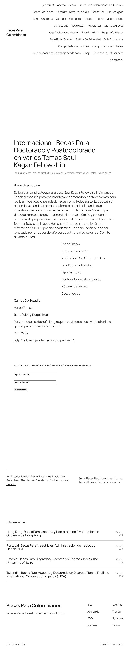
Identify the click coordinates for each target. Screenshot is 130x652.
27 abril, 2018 (120, 574)
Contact (61, 19)
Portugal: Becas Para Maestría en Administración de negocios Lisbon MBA (50, 547)
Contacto (75, 19)
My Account (60, 25)
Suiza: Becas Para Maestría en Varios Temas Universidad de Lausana (100, 480)
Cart (35, 19)
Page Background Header (63, 32)
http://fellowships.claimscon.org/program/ (44, 340)
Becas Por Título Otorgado (108, 12)
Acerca (61, 5)
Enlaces (88, 19)
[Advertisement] (65, 98)
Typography (116, 60)
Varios (108, 172)
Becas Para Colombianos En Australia (101, 5)
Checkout (47, 19)
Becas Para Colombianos (16, 32)
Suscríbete (117, 53)
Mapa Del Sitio (115, 19)
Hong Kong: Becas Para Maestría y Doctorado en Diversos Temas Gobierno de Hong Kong (52, 533)
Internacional (81, 172)
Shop (87, 53)
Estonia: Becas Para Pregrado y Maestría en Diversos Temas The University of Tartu (52, 560)
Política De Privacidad (88, 39)
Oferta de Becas (114, 25)
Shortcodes (100, 53)
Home (100, 19)
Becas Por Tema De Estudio (72, 12)
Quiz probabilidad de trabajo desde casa (57, 53)
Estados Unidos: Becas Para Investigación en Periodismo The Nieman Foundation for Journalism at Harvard (38, 480)
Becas (72, 5)
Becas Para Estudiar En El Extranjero (42, 172)
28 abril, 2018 (120, 561)
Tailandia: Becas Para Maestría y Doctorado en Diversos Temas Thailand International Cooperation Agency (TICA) (57, 574)
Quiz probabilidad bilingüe (73, 46)
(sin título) (48, 5)
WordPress (118, 643)
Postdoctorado (96, 172)
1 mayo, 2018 (120, 533)
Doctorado (69, 172)
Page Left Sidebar (113, 32)
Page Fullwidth (90, 32)
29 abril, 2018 (120, 547)
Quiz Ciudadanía (114, 39)
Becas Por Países (43, 12)
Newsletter (77, 25)
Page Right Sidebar (61, 39)
